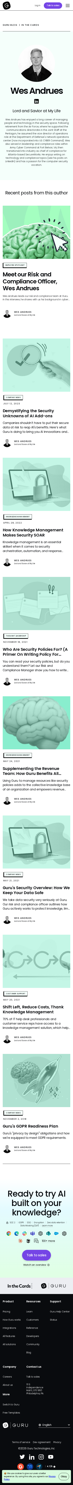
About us (8, 1385)
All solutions (9, 1344)
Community (32, 1344)
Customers (32, 1319)
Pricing (6, 1311)
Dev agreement (42, 1442)
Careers (7, 1376)
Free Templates (11, 1412)
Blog (28, 1352)
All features (9, 1336)
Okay (64, 1476)
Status (53, 1319)
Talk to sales (53, 5)
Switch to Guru (11, 1404)
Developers (32, 1336)
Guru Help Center (60, 1311)
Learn (29, 1311)
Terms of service (21, 1442)
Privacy (57, 1442)
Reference (32, 1328)
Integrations (9, 1328)
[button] (66, 6)
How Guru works (12, 1319)
